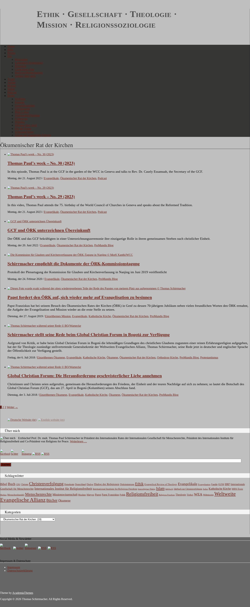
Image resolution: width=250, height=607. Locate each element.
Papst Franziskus (110, 494)
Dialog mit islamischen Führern (33, 135)
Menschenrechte (38, 494)
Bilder (11, 95)
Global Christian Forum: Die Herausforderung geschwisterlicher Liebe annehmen (85, 375)
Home (11, 46)
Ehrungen (20, 66)
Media (11, 89)
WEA (198, 494)
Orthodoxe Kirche (167, 357)
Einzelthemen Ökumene (51, 357)
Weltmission (208, 495)
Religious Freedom (167, 495)
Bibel (3, 484)
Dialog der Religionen (106, 484)
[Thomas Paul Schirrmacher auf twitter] (16, 453)
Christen (24, 484)
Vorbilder (20, 98)
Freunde (19, 102)
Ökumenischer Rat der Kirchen (78, 178)
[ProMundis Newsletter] (36, 453)
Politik (122, 495)
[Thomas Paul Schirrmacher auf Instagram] (26, 453)
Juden (205, 489)
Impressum (13, 567)
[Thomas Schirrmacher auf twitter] (18, 548)
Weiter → (12, 407)
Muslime (82, 495)
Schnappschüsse (24, 131)
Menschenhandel (15, 495)
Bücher (12, 85)
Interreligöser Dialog (146, 489)
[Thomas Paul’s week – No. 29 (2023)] (31, 187)
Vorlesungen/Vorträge (27, 115)
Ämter (11, 79)
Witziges (20, 122)
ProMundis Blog (103, 245)
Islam (160, 488)
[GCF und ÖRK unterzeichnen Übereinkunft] (34, 221)
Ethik (139, 484)
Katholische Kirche (100, 316)
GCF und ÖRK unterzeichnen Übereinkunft (49, 230)
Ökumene (112, 357)
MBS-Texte (237, 489)
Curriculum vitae (24, 69)
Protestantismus (209, 357)
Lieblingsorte (22, 108)
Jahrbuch (169, 489)
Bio (10, 56)
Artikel (12, 82)
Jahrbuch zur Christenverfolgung (188, 489)
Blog (10, 49)
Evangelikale (51, 178)
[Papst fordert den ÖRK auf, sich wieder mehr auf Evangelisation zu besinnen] (97, 288)
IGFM (221, 484)
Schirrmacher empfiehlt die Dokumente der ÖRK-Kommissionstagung (74, 263)
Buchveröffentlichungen (29, 72)
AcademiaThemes (22, 592)
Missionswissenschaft (65, 494)
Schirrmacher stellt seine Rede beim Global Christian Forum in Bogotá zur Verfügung (89, 334)
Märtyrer (90, 495)
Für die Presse (23, 128)
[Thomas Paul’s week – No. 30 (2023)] (31, 154)
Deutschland (80, 484)
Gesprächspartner (25, 105)
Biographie (21, 59)
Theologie (181, 494)
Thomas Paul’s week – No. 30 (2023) (41, 163)
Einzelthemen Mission (58, 316)
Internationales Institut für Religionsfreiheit (63, 488)
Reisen (11, 52)
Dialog (90, 484)
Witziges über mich (26, 125)
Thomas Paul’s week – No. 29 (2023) (41, 196)
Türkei (190, 494)
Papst (98, 494)
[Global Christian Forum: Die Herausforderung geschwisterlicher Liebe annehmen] (44, 367)
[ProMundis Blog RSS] (45, 453)
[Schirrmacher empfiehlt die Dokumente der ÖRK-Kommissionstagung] (70, 254)
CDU (18, 484)
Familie (214, 484)
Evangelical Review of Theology (160, 484)
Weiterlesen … (78, 441)
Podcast (12, 92)
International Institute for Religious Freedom (115, 489)
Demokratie (69, 484)
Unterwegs (21, 118)
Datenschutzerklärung (20, 570)
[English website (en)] (51, 419)
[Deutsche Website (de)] (22, 419)
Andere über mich (25, 75)
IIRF (227, 484)
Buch (11, 484)
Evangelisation (204, 484)
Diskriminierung (127, 484)
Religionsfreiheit (142, 494)
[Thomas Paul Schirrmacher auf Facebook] (5, 453)
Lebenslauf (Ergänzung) (29, 62)
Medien (3, 495)
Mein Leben (22, 112)
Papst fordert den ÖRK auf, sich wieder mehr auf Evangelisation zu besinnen (80, 297)
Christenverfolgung (46, 483)
